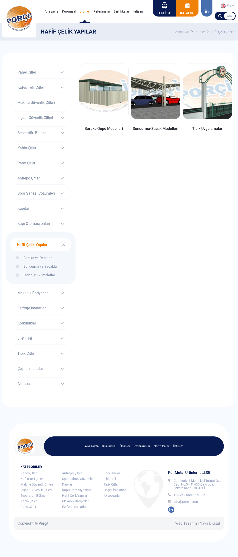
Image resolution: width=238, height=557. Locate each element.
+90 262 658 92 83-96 (189, 495)
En (228, 6)
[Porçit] (19, 18)
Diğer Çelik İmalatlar (39, 275)
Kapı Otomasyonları (33, 223)
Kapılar (23, 208)
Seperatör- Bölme (31, 133)
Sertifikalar (121, 11)
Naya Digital (210, 523)
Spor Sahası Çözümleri (36, 193)
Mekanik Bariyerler (32, 293)
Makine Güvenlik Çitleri (36, 102)
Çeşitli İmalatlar (30, 368)
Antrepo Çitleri (28, 178)
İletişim (138, 11)
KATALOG (187, 13)
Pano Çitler (26, 163)
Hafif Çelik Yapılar (223, 32)
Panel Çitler (26, 72)
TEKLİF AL (164, 13)
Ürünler (84, 11)
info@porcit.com (186, 501)
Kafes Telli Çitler (30, 87)
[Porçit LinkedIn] (206, 8)
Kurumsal (69, 11)
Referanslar (101, 11)
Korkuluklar (26, 323)
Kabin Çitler (26, 148)
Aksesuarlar (27, 383)
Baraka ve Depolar (37, 258)
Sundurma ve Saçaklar (40, 266)
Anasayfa (52, 11)
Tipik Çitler (26, 353)
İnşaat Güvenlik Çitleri (35, 117)
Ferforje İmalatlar (31, 308)
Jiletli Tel (24, 338)
